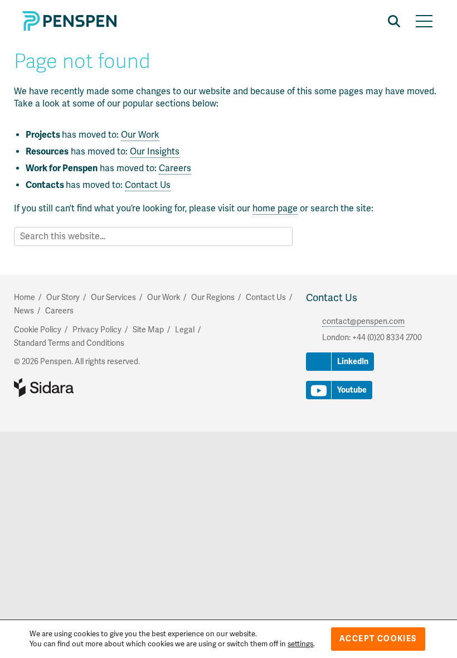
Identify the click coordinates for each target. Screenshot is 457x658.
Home (24, 297)
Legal (185, 330)
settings (300, 644)
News (24, 311)
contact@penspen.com (363, 321)
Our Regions (213, 297)
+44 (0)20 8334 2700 (387, 337)
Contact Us (148, 185)
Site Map (148, 330)
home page (275, 208)
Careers (175, 168)
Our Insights (154, 151)
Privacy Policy (96, 330)
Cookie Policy (37, 330)
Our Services (113, 297)
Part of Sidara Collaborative (79, 387)
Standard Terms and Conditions (69, 343)
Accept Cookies (378, 639)
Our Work (140, 135)
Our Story (63, 297)
